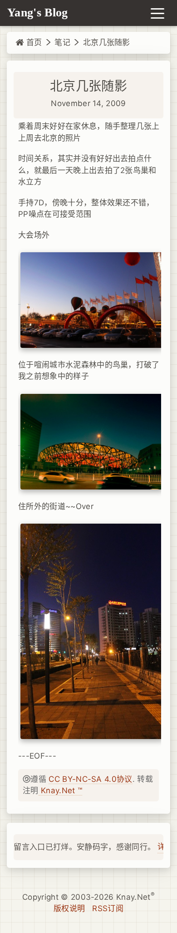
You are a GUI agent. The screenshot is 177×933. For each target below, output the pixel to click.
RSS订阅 (107, 908)
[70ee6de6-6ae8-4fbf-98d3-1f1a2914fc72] (92, 631)
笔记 (62, 42)
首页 (33, 42)
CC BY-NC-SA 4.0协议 (90, 779)
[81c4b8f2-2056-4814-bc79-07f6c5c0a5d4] (92, 300)
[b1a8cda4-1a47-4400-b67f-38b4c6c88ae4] (92, 441)
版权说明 (69, 908)
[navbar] (157, 12)
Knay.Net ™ (61, 790)
